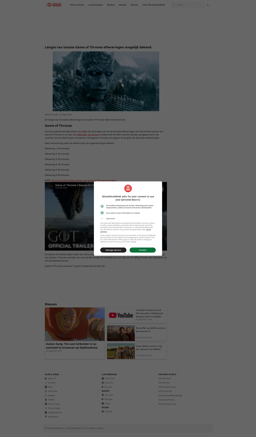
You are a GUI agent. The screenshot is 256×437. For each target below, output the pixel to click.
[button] (128, 218)
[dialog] (128, 218)
